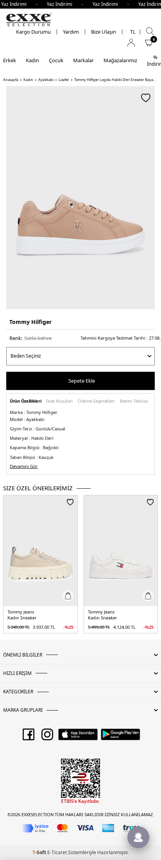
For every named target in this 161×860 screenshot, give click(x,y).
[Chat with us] (138, 837)
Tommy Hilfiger (30, 322)
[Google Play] (120, 737)
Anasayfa (10, 79)
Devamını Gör (24, 466)
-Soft (39, 852)
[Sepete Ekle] (68, 595)
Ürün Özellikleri (25, 401)
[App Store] (78, 737)
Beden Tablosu (134, 401)
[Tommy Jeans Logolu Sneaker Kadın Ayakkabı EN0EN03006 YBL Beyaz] (121, 550)
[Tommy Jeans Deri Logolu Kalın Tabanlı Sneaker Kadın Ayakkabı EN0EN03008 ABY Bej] (40, 550)
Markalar (83, 60)
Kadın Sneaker (22, 618)
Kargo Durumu (33, 31)
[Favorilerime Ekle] (70, 502)
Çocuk (56, 60)
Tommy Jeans (20, 612)
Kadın (32, 60)
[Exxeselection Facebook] (28, 737)
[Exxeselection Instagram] (47, 737)
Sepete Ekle (81, 380)
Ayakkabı (46, 79)
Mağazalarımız (120, 60)
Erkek (9, 60)
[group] (80, 197)
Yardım (71, 31)
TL (133, 31)
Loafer (64, 79)
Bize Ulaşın (103, 31)
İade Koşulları (59, 401)
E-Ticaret (57, 852)
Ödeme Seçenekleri (96, 401)
